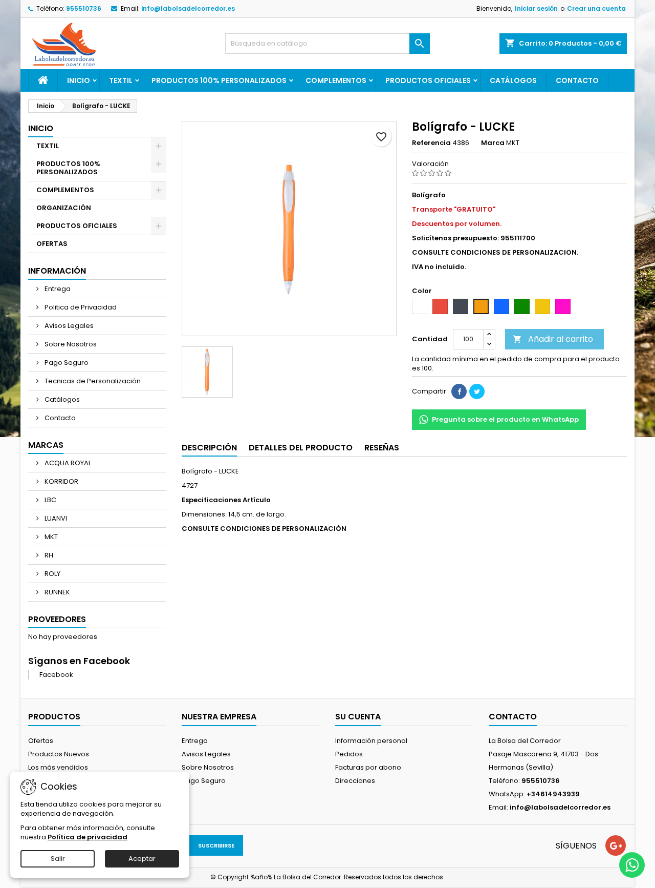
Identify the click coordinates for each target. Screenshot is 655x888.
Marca (493, 143)
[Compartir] (459, 391)
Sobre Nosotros (70, 344)
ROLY (51, 574)
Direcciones (355, 781)
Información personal (371, 741)
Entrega (57, 289)
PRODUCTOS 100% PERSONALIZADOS (219, 80)
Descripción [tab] (209, 447)
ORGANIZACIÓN (63, 208)
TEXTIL (121, 80)
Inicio (78, 80)
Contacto (577, 80)
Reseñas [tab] (381, 447)
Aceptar (142, 858)
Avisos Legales (68, 326)
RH (48, 555)
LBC (49, 500)
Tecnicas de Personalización (92, 381)
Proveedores (57, 619)
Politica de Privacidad (80, 307)
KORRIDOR (60, 481)
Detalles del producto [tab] (301, 447)
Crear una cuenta (596, 8)
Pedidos (349, 754)
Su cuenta (358, 716)
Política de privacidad (87, 837)
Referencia (431, 143)
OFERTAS (52, 244)
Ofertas (40, 741)
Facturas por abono (368, 767)
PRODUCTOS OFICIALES (428, 80)
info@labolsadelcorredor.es (188, 8)
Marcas (45, 445)
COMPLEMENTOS (335, 80)
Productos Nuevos (58, 754)
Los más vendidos (58, 767)
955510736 (83, 8)
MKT (50, 537)
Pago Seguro (66, 362)
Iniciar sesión (536, 8)
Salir (58, 858)
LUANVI (55, 518)
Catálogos (513, 80)
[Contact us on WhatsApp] (632, 865)
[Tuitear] (477, 391)
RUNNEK (56, 592)
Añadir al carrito (553, 339)
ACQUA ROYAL (67, 463)
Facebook (56, 674)
